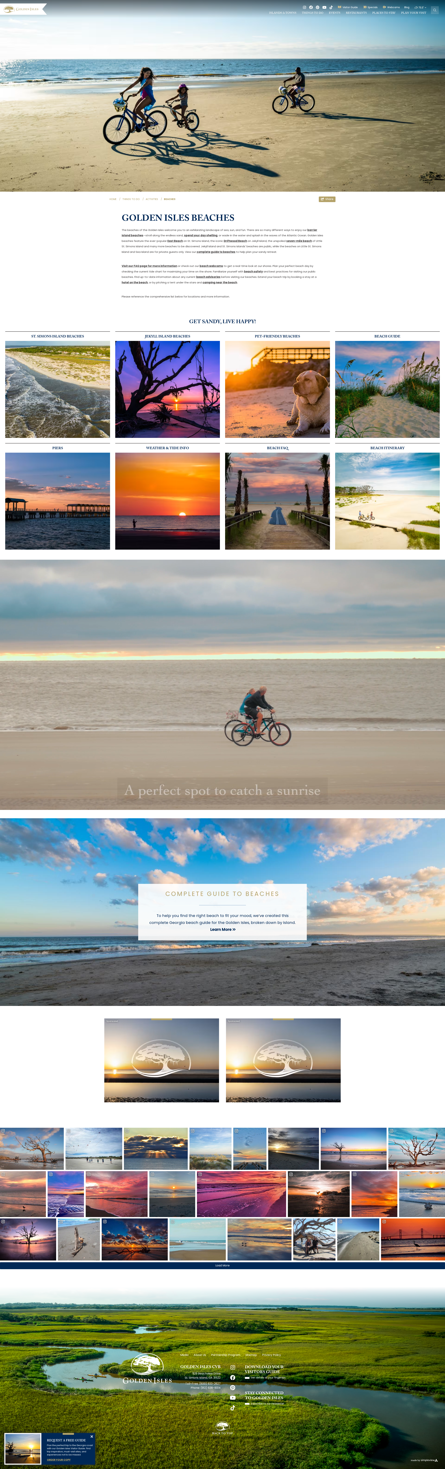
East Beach (175, 241)
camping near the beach (220, 282)
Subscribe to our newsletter (267, 1404)
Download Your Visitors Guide (264, 1370)
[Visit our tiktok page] (331, 8)
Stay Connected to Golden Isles (264, 1396)
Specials (373, 7)
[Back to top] (222, 1427)
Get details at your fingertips (268, 1378)
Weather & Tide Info (167, 449)
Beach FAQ (277, 449)
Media (184, 1355)
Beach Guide (387, 337)
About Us (200, 1355)
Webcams (393, 7)
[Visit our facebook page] (311, 8)
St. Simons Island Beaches (57, 337)
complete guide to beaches (216, 252)
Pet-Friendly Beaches (277, 337)
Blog (406, 7)
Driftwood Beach (235, 241)
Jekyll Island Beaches (167, 337)
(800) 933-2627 (210, 1383)
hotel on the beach (135, 282)
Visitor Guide (350, 7)
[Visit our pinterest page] (317, 8)
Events (334, 13)
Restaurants (356, 13)
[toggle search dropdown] (435, 10)
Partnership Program (225, 1355)
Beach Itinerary (387, 449)
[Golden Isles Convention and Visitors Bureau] (25, 9)
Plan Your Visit (413, 13)
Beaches (170, 199)
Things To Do (312, 13)
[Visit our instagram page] (304, 8)
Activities (154, 199)
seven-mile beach (299, 241)
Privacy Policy (271, 1355)
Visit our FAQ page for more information (149, 266)
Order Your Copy (59, 1460)
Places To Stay (384, 13)
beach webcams (211, 266)
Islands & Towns (282, 13)
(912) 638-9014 (211, 1388)
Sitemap (251, 1355)
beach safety (253, 272)
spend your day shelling (200, 235)
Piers (57, 449)
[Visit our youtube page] (324, 8)
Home (115, 199)
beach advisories (208, 277)
